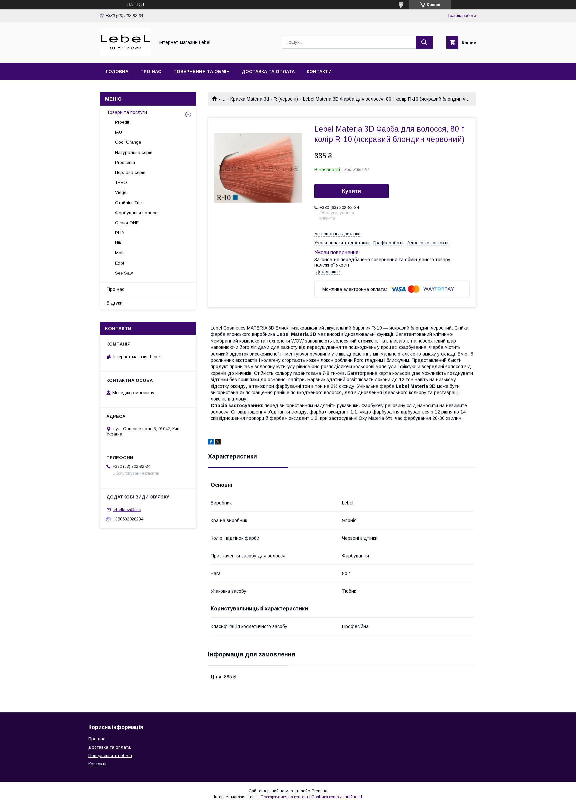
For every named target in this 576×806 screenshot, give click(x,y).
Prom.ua (319, 791)
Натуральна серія (133, 152)
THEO (121, 182)
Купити (351, 191)
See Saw (124, 273)
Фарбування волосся (137, 212)
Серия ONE (127, 222)
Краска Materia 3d (249, 99)
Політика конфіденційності (336, 797)
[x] (218, 442)
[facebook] (211, 442)
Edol (119, 263)
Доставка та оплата (268, 71)
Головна (117, 71)
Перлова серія (130, 172)
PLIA (119, 232)
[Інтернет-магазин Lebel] (125, 54)
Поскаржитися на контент (284, 797)
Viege (120, 192)
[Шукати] (424, 42)
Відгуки (115, 303)
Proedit (122, 122)
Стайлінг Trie (128, 202)
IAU (118, 132)
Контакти (319, 71)
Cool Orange (128, 142)
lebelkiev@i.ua (127, 509)
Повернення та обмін (201, 71)
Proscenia (125, 162)
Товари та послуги (127, 112)
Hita (119, 242)
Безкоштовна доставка (337, 233)
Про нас (150, 71)
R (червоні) (286, 99)
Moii (119, 252)
